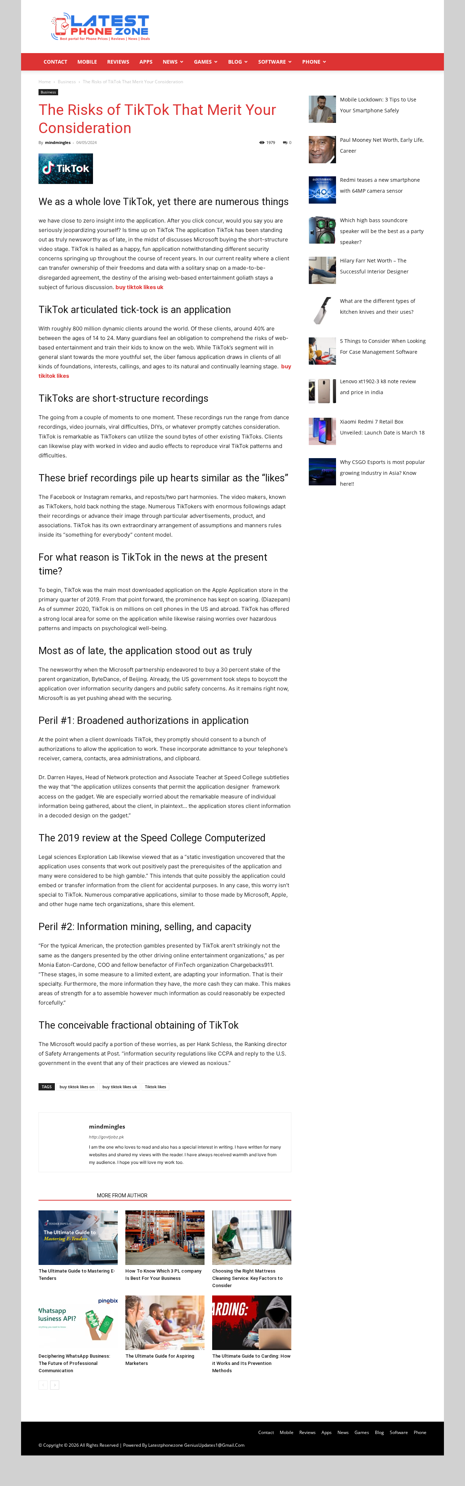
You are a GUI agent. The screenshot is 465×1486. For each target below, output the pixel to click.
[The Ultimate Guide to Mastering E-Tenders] (78, 1237)
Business (67, 82)
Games (203, 61)
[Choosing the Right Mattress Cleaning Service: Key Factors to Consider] (251, 1237)
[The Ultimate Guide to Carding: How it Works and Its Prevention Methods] (251, 1322)
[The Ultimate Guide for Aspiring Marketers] (165, 1322)
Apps (146, 61)
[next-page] (54, 1385)
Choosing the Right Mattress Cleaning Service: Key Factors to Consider (247, 1278)
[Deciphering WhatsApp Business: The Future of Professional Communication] (78, 1322)
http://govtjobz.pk (106, 1136)
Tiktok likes (155, 1086)
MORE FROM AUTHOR (122, 1195)
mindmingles (57, 142)
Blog (235, 61)
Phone (311, 61)
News (170, 61)
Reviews (118, 61)
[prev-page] (43, 1385)
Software (272, 61)
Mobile (87, 61)
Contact (55, 61)
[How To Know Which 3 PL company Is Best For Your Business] (165, 1237)
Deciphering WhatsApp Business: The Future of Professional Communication (74, 1363)
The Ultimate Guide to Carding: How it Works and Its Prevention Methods (251, 1363)
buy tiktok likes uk (119, 1086)
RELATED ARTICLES (65, 1195)
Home (45, 82)
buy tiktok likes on (77, 1086)
